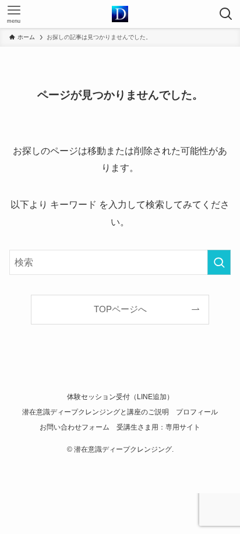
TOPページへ (120, 309)
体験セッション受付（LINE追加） (120, 397)
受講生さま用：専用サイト (158, 427)
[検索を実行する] (219, 262)
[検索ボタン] (226, 14)
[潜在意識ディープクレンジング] (120, 14)
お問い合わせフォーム (75, 427)
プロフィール (197, 412)
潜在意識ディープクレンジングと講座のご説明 (95, 412)
